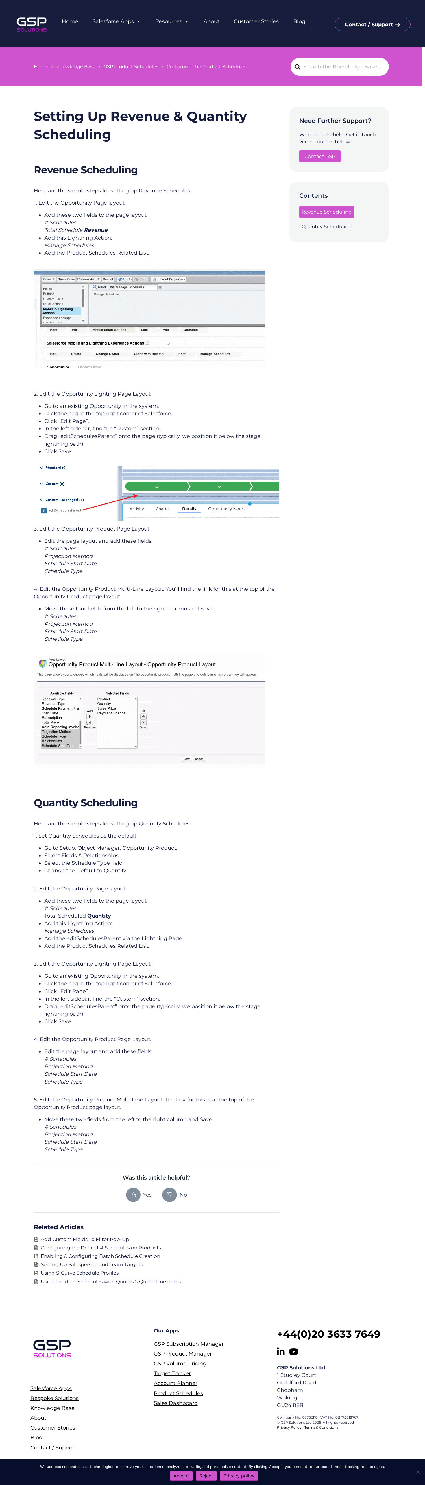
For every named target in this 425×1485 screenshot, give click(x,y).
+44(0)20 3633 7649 (328, 1334)
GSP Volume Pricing (180, 1364)
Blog (299, 21)
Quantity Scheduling (327, 226)
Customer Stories (256, 21)
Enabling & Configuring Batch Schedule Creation (100, 1256)
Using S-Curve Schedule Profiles (80, 1273)
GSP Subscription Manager (189, 1344)
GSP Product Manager (183, 1354)
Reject (206, 1476)
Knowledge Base (52, 1408)
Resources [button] (168, 21)
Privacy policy (238, 1476)
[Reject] (418, 1472)
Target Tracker (172, 1374)
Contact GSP (319, 156)
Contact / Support (369, 24)
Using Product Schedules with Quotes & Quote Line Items (111, 1281)
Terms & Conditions (321, 1427)
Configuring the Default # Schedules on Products (101, 1248)
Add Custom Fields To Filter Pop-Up (85, 1239)
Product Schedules (178, 1393)
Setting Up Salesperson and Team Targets (92, 1264)
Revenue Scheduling (327, 212)
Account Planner (175, 1383)
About (211, 21)
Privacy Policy (289, 1427)
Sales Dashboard (176, 1403)
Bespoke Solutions (54, 1398)
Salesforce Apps (113, 21)
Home (70, 21)
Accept (181, 1476)
